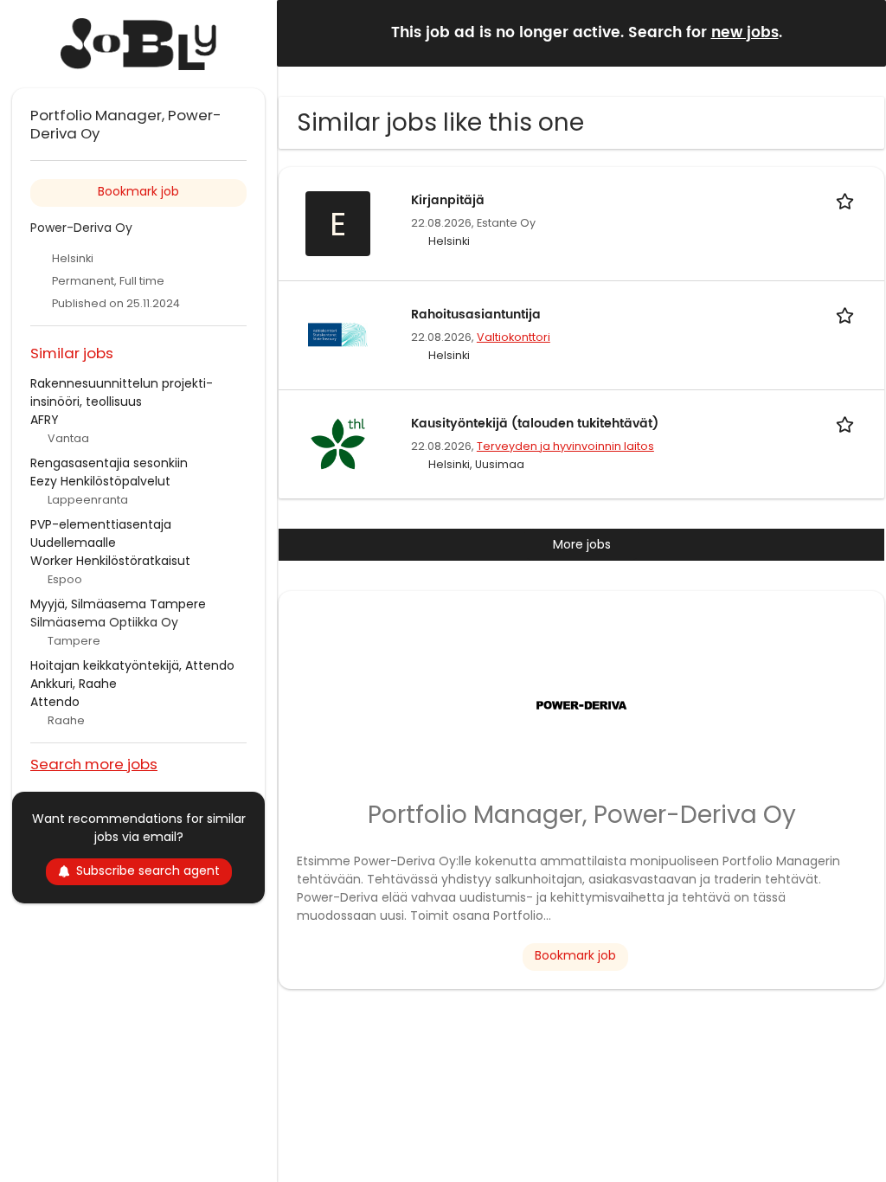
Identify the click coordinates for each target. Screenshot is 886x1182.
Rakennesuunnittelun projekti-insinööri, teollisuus (121, 392)
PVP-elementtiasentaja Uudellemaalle (100, 533)
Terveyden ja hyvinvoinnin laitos (565, 446)
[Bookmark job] (848, 200)
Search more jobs (93, 764)
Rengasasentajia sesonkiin (109, 463)
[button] (859, 32)
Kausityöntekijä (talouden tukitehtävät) (534, 424)
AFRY (44, 419)
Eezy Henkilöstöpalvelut (100, 481)
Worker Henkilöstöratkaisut (110, 560)
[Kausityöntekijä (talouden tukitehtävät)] (337, 443)
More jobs (582, 544)
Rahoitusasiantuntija (476, 314)
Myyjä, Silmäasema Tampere (118, 604)
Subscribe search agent (148, 870)
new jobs (745, 33)
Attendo (55, 701)
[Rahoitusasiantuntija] (337, 334)
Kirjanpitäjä (448, 200)
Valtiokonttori (513, 337)
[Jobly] (138, 44)
